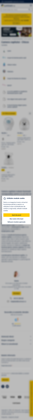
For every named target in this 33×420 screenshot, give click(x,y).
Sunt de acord (16, 215)
